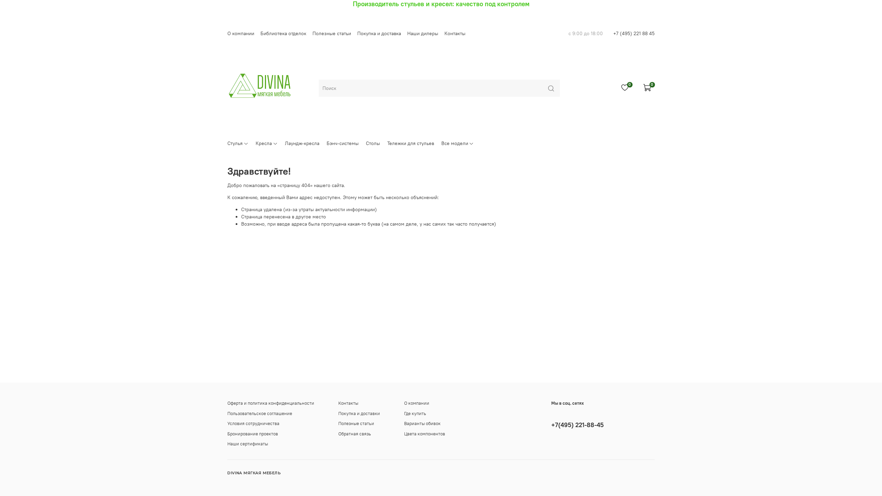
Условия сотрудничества (253, 423)
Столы (373, 143)
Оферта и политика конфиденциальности (270, 403)
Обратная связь (354, 433)
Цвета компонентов (424, 433)
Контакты (454, 33)
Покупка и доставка (379, 33)
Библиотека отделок (283, 33)
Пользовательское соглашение (259, 413)
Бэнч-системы (343, 143)
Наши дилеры (422, 33)
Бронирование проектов (252, 433)
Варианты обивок (422, 423)
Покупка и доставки (359, 413)
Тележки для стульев (410, 143)
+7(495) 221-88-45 (577, 425)
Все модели (454, 143)
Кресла (264, 143)
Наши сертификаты (247, 443)
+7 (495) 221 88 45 (634, 33)
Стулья (235, 143)
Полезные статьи (331, 33)
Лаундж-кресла (302, 143)
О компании (240, 33)
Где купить (415, 413)
